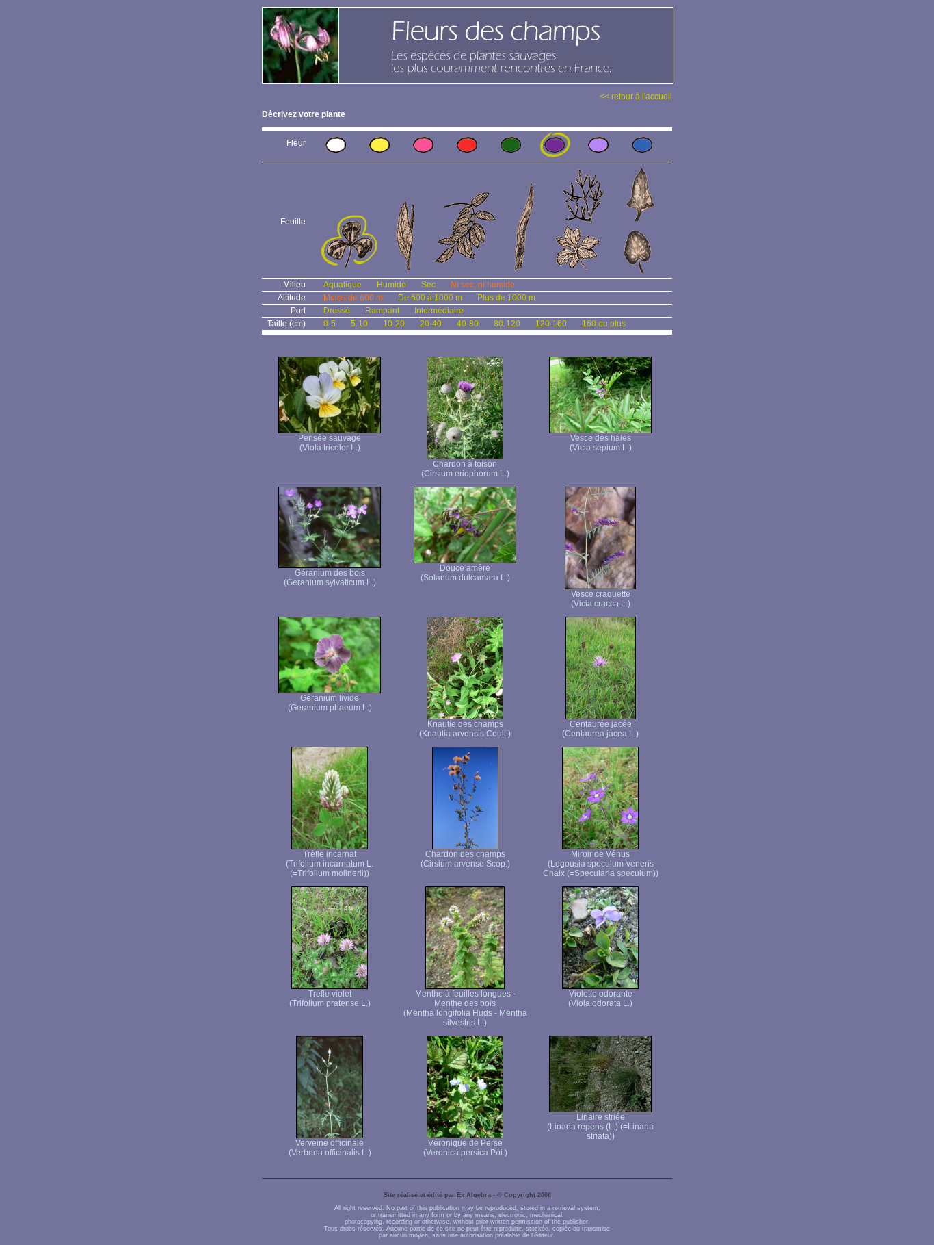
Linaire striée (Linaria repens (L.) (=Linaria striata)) (600, 1126)
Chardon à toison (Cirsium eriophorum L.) (465, 468)
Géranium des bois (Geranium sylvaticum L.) (330, 577)
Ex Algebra (474, 1195)
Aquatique (342, 285)
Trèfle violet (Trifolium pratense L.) (330, 998)
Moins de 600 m (353, 298)
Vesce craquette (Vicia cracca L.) (600, 598)
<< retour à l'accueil (636, 96)
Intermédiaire (439, 311)
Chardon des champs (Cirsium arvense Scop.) (465, 859)
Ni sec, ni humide (483, 285)
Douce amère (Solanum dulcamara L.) (465, 572)
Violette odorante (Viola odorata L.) (600, 998)
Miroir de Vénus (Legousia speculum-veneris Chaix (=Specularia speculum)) (600, 863)
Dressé (336, 311)
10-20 (394, 324)
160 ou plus (604, 324)
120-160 (551, 324)
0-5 (329, 324)
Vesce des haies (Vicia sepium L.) (601, 442)
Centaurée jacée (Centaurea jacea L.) (600, 729)
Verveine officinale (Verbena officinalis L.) (330, 1147)
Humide (391, 285)
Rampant (382, 311)
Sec (428, 285)
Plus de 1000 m (506, 298)
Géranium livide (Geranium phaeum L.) (330, 703)
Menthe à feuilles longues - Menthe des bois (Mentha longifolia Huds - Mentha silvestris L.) (465, 1008)
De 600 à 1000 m (430, 298)
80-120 (507, 324)
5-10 (359, 324)
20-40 (431, 324)
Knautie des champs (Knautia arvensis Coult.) (465, 729)
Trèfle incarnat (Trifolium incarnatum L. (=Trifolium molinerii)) (329, 863)
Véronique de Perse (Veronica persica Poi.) (465, 1147)
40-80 (468, 324)
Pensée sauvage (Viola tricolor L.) (329, 442)
